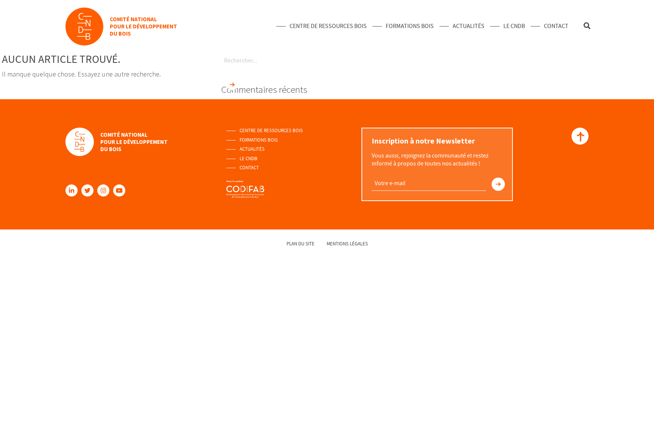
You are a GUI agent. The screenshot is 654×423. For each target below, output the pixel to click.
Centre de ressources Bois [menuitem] (328, 26)
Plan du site (301, 243)
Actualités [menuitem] (468, 26)
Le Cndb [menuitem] (514, 26)
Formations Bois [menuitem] (410, 26)
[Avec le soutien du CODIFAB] (245, 185)
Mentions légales (347, 243)
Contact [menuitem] (556, 26)
